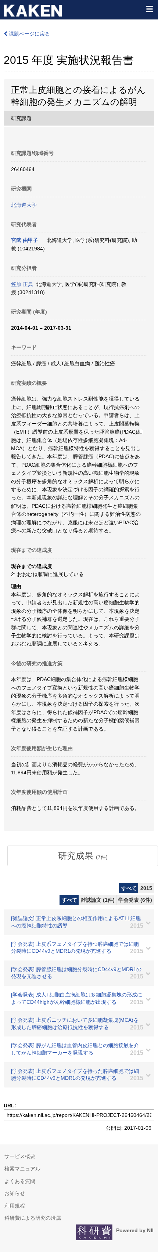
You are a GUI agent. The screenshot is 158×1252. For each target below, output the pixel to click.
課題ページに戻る (28, 34)
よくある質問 (19, 1181)
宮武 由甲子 (24, 240)
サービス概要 (19, 1156)
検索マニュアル (22, 1169)
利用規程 (14, 1206)
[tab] (82, 856)
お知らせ (14, 1193)
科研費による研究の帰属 (32, 1218)
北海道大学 (24, 205)
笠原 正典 (22, 284)
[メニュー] (149, 9)
